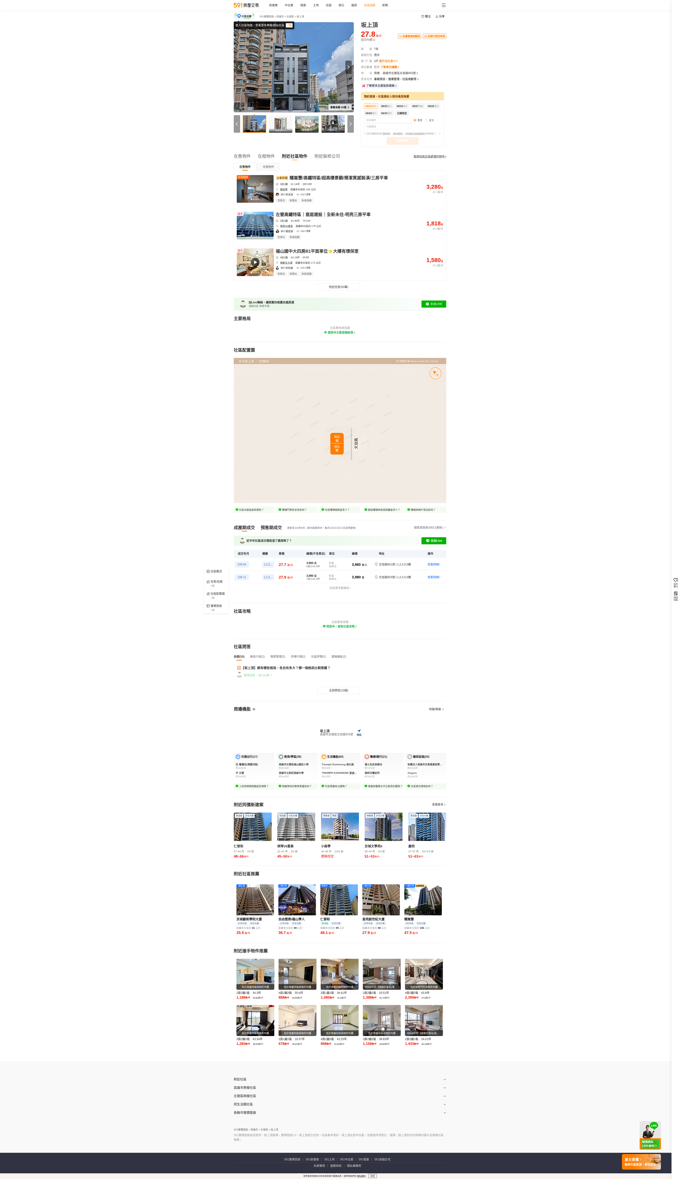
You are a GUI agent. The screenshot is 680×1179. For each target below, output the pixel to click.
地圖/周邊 (435, 709)
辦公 (341, 5)
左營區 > (291, 16)
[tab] (245, 167)
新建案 (273, 5)
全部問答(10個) (338, 690)
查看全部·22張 (338, 107)
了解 (289, 25)
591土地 (329, 1159)
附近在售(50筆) (338, 286)
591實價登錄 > (268, 16)
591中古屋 (346, 1159)
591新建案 (312, 1159)
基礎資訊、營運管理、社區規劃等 (395, 79)
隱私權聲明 (398, 134)
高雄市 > (281, 16)
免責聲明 (319, 1165)
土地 (316, 5)
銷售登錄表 (428, 527)
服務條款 (386, 134)
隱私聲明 (361, 1176)
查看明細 (433, 564)
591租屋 (364, 1159)
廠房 (354, 5)
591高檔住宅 (382, 1159)
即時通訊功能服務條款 (415, 134)
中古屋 (289, 5)
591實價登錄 (292, 1159)
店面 (329, 5)
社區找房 (369, 5)
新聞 (385, 5)
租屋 (303, 5)
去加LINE (436, 303)
